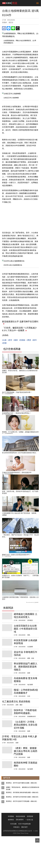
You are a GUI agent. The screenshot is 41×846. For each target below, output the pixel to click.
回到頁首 (37, 840)
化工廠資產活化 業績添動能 (16, 701)
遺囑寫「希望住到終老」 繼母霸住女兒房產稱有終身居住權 (22, 788)
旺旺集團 (13, 824)
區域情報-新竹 (31, 716)
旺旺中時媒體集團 (24, 824)
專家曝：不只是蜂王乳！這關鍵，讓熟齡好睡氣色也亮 (20, 432)
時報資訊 (16, 827)
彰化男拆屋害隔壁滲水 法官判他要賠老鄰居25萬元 (19, 453)
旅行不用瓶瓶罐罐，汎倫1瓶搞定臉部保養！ (17, 392)
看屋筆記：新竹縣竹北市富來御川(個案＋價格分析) (22, 797)
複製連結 (18, 28)
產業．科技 (30, 658)
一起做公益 (29, 819)
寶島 (28, 635)
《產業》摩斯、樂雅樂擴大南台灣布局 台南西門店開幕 (25, 751)
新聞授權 (30, 816)
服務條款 (11, 819)
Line (13, 28)
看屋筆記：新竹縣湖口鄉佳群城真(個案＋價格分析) (22, 792)
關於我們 (24, 827)
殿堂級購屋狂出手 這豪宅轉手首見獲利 (20, 321)
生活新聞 (30, 646)
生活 (28, 696)
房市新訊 (30, 620)
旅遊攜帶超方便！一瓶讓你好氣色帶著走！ (16, 413)
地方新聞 (30, 684)
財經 (28, 673)
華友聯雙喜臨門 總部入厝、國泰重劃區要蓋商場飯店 (25, 666)
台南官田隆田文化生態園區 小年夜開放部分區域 (25, 628)
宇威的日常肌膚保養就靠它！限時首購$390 (16, 472)
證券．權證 (19, 705)
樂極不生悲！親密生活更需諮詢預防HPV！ (16, 555)
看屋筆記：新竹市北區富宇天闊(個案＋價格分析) (21, 801)
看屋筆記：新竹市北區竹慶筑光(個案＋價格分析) (21, 783)
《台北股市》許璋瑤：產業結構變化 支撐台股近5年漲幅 (25, 724)
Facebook (4, 28)
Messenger (8, 28)
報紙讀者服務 (20, 816)
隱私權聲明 (19, 819)
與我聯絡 (11, 816)
